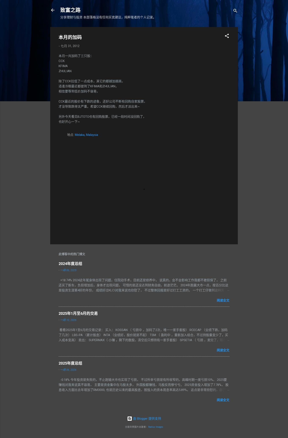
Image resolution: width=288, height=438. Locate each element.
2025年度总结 (70, 363)
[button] (226, 36)
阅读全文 (223, 300)
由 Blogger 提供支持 (146, 418)
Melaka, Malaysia (86, 135)
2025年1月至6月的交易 (78, 313)
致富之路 (70, 10)
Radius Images (155, 427)
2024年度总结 (70, 263)
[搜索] (235, 11)
